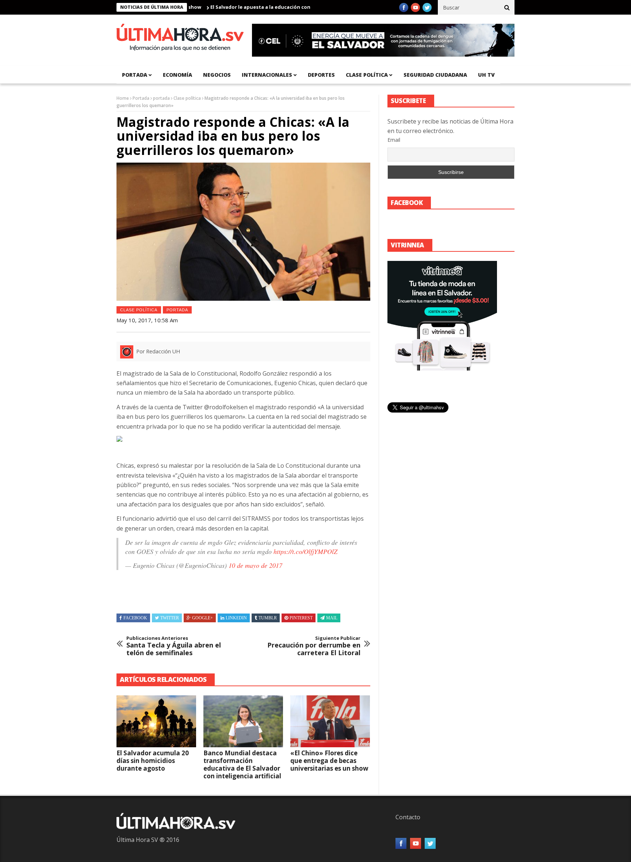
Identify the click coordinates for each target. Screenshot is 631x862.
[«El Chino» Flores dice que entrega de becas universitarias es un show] (330, 721)
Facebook (135, 617)
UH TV (486, 74)
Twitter (169, 617)
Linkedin (236, 617)
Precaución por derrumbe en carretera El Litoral (313, 646)
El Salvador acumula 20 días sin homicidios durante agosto (152, 760)
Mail (331, 617)
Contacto (407, 817)
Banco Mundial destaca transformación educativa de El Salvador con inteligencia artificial (242, 764)
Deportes (321, 74)
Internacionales (267, 74)
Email (393, 139)
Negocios (217, 74)
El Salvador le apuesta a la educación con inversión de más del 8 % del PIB (278, 7)
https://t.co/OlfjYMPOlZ (305, 551)
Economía (177, 74)
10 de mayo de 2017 (255, 565)
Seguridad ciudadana (435, 74)
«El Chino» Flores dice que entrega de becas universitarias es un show (329, 760)
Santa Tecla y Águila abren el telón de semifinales (173, 646)
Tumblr (268, 617)
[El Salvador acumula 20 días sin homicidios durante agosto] (156, 721)
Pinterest (301, 617)
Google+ (202, 617)
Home (122, 98)
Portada (141, 98)
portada (134, 74)
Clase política (367, 74)
